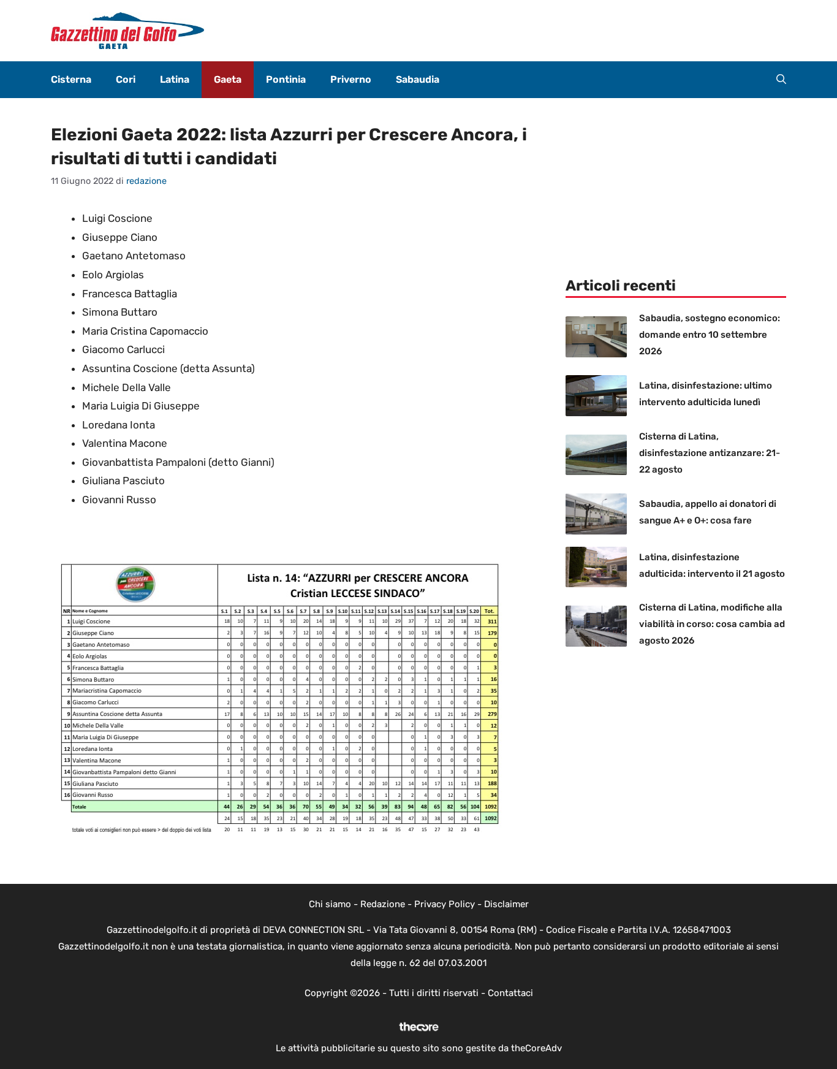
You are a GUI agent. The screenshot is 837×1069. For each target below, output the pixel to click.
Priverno (350, 79)
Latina (174, 79)
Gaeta (227, 79)
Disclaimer (506, 904)
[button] (781, 79)
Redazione (382, 904)
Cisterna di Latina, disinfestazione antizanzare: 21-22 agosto (709, 453)
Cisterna (71, 79)
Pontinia (286, 79)
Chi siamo (330, 904)
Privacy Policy (444, 904)
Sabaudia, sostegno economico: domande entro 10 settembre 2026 (709, 335)
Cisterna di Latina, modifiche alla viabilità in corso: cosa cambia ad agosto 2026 (712, 624)
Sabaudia (417, 79)
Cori (125, 79)
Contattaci (510, 993)
